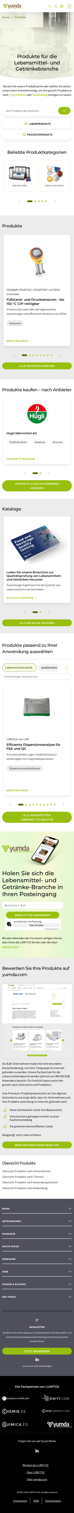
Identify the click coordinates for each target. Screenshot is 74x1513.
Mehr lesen (10, 947)
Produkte (8, 1233)
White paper (10, 1246)
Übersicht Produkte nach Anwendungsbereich (30, 1182)
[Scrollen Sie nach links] (61, 667)
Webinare (9, 1259)
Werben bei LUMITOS (35, 1465)
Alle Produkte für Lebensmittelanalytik (37, 817)
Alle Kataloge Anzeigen (37, 623)
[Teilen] (55, 7)
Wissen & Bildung (14, 1284)
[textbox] (37, 676)
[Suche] (49, 7)
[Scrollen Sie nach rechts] (66, 667)
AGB (36, 1501)
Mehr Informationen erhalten (37, 1145)
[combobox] (37, 676)
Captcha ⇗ (52, 929)
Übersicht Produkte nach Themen (23, 1176)
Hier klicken (36, 925)
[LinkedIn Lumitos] (37, 1451)
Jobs (5, 1271)
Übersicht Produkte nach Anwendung (25, 1188)
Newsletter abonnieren (32, 915)
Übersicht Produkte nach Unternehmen (26, 1171)
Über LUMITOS (36, 1472)
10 (55, 805)
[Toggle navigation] (69, 7)
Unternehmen (11, 1221)
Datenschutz (53, 1501)
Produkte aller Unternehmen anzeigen (37, 486)
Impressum (20, 1501)
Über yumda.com (37, 1479)
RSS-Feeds (9, 1296)
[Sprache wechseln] (61, 7)
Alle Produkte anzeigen (37, 366)
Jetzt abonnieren (37, 1351)
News (6, 1208)
